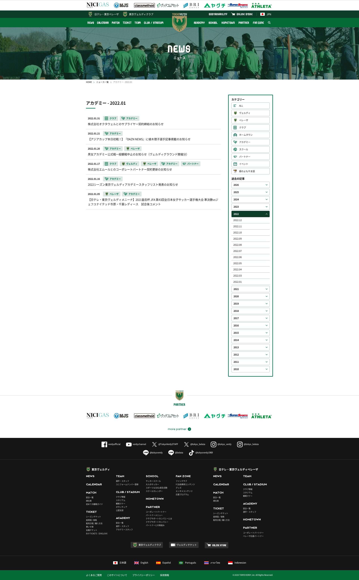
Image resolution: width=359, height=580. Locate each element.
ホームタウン (246, 135)
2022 (236, 214)
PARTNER (244, 22)
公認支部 (119, 510)
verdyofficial (114, 444)
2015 (236, 332)
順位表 (89, 500)
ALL (241, 105)
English (144, 562)
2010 (236, 369)
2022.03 (237, 275)
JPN (269, 14)
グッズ (178, 487)
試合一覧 (89, 497)
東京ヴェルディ (101, 469)
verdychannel (139, 444)
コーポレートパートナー (156, 511)
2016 (236, 325)
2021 (236, 289)
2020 (236, 296)
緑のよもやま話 (247, 171)
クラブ (242, 127)
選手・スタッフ (122, 481)
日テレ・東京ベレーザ (106, 14)
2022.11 (237, 226)
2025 (236, 192)
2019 (236, 303)
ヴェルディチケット (187, 545)
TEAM (138, 22)
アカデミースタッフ (124, 529)
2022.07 (237, 251)
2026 (236, 185)
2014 (236, 340)
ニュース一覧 (102, 82)
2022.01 (237, 281)
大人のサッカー (152, 484)
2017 (236, 318)
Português (190, 562)
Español (166, 562)
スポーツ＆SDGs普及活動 (156, 487)
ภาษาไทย (215, 562)
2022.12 (237, 220)
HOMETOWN (228, 22)
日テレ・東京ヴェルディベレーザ (238, 469)
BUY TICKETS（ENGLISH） (97, 533)
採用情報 (164, 575)
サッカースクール (153, 481)
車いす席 (89, 526)
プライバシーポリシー (143, 575)
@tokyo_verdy (224, 444)
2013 (236, 347)
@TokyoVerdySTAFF (168, 444)
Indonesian (240, 562)
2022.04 (237, 269)
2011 (236, 362)
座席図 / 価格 (91, 520)
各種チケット (91, 530)
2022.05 (237, 263)
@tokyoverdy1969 (204, 452)
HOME (89, 82)
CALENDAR (103, 22)
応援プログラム (182, 494)
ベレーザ (243, 120)
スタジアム (120, 500)
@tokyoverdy (156, 452)
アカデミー (244, 142)
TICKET (127, 22)
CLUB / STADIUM (154, 22)
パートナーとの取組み (155, 525)
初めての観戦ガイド (94, 504)
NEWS (91, 22)
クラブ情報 (120, 496)
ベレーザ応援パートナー (253, 536)
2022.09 (237, 238)
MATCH (116, 22)
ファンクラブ (181, 481)
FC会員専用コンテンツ (185, 484)
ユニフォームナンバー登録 (127, 484)
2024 (236, 199)
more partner (177, 429)
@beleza (179, 452)
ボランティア (121, 506)
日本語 (122, 562)
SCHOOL (213, 22)
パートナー (244, 156)
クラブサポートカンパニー (157, 521)
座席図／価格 (218, 516)
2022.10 (237, 232)
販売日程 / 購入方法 (94, 523)
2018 (236, 311)
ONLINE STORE (245, 14)
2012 (236, 354)
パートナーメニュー (154, 515)
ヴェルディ (244, 113)
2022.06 (237, 257)
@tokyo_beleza (197, 444)
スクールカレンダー (154, 491)
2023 (236, 206)
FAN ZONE (258, 22)
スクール (243, 149)
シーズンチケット (93, 516)
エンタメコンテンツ (184, 491)
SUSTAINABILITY (218, 14)
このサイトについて (117, 575)
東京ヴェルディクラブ (141, 14)
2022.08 (237, 244)
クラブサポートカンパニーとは (159, 518)
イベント (243, 164)
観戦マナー (120, 503)
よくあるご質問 (94, 575)
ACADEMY (199, 22)
